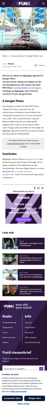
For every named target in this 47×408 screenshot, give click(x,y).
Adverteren (30, 327)
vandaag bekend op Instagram (27, 88)
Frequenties (7, 327)
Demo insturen (8, 337)
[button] (3, 3)
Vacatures (29, 332)
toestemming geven (16, 144)
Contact (28, 323)
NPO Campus (30, 337)
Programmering (9, 323)
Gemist (5, 342)
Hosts (5, 332)
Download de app (32, 342)
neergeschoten (32, 159)
